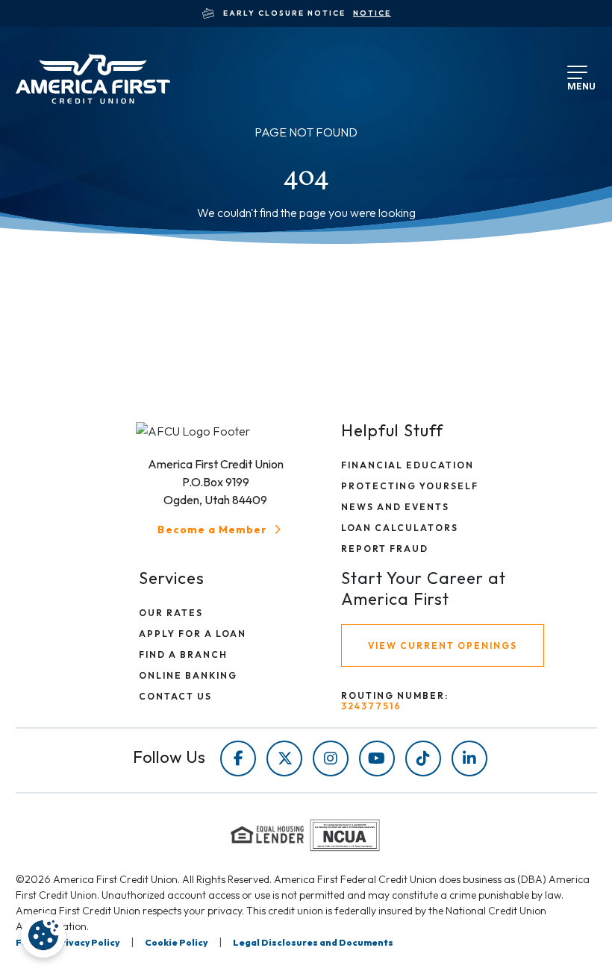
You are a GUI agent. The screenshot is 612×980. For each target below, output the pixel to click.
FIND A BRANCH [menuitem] (183, 654)
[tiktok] (423, 758)
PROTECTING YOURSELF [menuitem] (409, 485)
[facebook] (238, 758)
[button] (221, 529)
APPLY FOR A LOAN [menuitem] (192, 633)
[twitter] (284, 758)
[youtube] (377, 758)
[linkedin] (469, 758)
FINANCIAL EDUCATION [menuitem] (407, 465)
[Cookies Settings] (43, 935)
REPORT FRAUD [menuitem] (384, 548)
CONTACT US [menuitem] (175, 696)
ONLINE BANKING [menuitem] (188, 675)
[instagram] (331, 758)
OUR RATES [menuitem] (171, 612)
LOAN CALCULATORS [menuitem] (399, 527)
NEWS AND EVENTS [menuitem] (395, 506)
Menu (578, 84)
